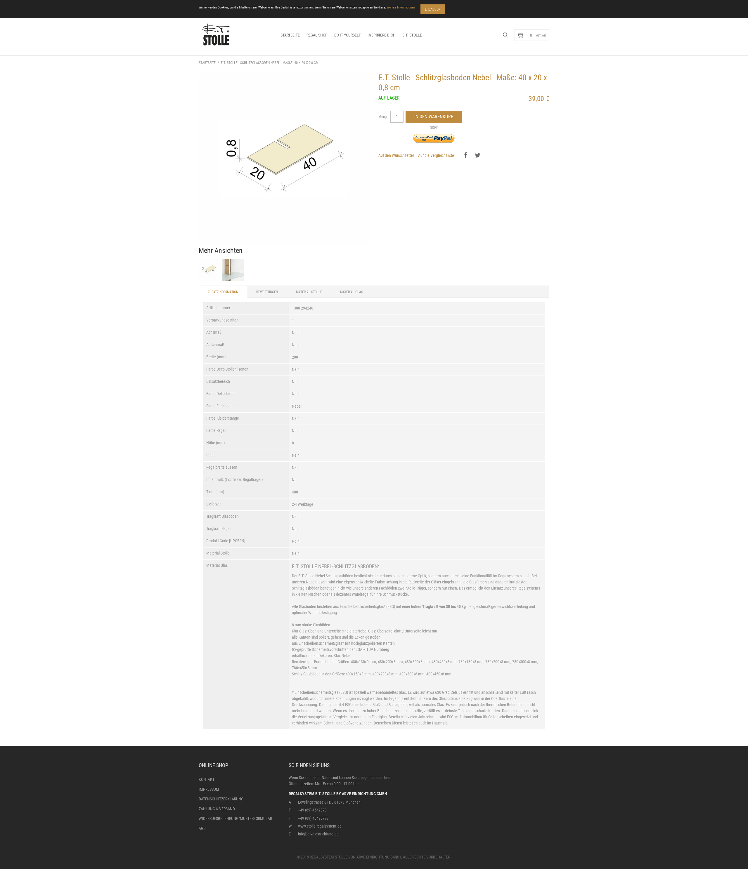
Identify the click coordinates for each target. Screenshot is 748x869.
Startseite (290, 35)
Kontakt (206, 779)
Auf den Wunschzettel (396, 155)
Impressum (209, 789)
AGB (202, 828)
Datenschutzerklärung (221, 799)
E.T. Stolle (412, 35)
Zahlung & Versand (217, 809)
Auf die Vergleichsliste (436, 155)
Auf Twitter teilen (478, 155)
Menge (383, 116)
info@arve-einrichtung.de (318, 834)
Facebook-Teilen (466, 155)
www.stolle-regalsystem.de (320, 826)
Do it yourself (347, 35)
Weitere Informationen (401, 7)
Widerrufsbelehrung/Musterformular (235, 818)
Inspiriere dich (382, 35)
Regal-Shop (317, 35)
